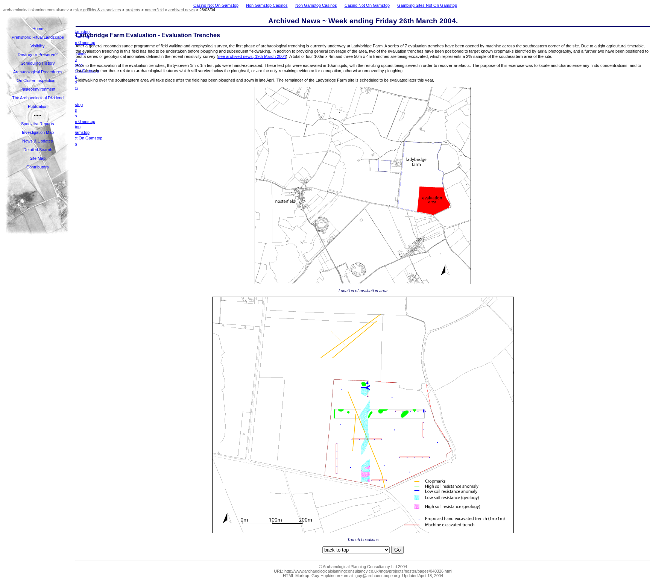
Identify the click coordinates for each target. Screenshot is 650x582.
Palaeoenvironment (37, 89)
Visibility (37, 46)
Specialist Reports (37, 123)
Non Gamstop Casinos (267, 5)
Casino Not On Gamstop (215, 5)
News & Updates (37, 141)
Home (37, 28)
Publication (37, 106)
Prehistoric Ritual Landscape (38, 37)
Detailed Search (37, 149)
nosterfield (154, 10)
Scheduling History (38, 63)
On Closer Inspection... (38, 80)
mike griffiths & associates (97, 10)
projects (133, 10)
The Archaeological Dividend (38, 97)
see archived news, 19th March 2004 (252, 56)
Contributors (37, 167)
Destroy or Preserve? (38, 54)
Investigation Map (38, 132)
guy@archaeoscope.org (377, 575)
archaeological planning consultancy (36, 10)
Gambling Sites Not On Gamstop (427, 5)
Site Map (38, 158)
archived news (181, 10)
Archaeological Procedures (37, 72)
